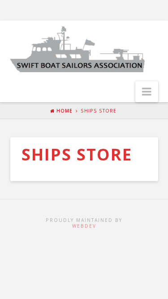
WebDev (84, 226)
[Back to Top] (156, 287)
